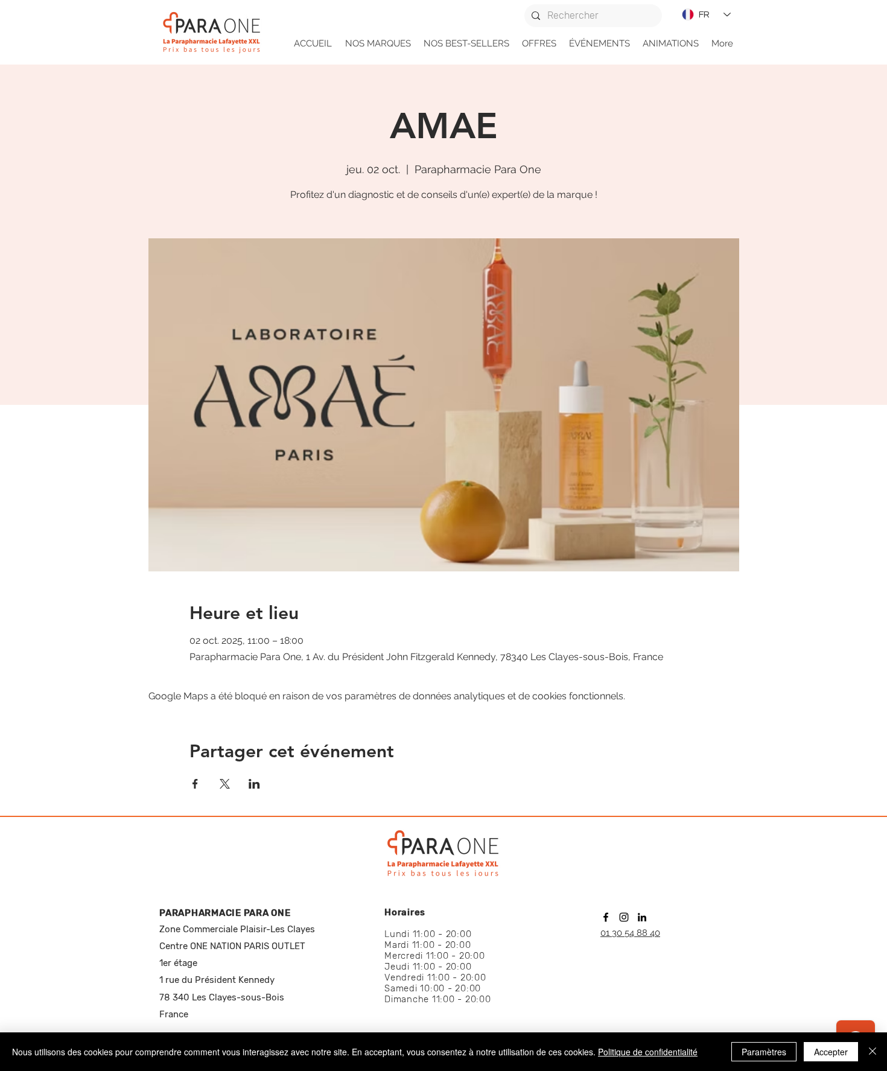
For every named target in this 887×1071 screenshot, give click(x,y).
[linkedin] (642, 917)
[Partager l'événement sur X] (224, 784)
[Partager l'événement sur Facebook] (195, 784)
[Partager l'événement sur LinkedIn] (254, 784)
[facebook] (606, 917)
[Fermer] (872, 1051)
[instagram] (624, 917)
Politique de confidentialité (648, 1052)
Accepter (831, 1052)
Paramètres (764, 1052)
